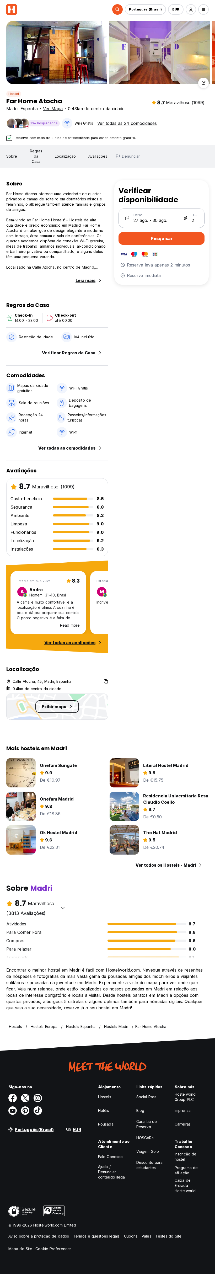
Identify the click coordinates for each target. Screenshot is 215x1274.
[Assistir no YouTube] (12, 1110)
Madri (12, 108)
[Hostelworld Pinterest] (25, 1110)
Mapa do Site (20, 1248)
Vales (146, 1236)
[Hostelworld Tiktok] (38, 1110)
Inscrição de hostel (185, 1156)
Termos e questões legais (96, 1236)
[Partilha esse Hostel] (203, 83)
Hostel (13, 94)
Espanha (29, 108)
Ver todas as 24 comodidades (127, 123)
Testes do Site (168, 1236)
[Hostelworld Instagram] (38, 1098)
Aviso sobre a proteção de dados (38, 1236)
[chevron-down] (62, 908)
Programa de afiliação (186, 1170)
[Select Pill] (117, 9)
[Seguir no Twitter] (25, 1098)
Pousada (106, 1124)
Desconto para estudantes (149, 1165)
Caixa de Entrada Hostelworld (185, 1185)
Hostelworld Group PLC (185, 1097)
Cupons (131, 1236)
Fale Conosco (110, 1156)
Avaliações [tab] (97, 156)
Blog (140, 1110)
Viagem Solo (147, 1151)
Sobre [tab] (11, 156)
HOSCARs (145, 1138)
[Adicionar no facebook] (12, 1098)
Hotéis (103, 1110)
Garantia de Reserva (146, 1124)
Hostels (104, 1097)
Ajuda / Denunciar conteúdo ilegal (112, 1171)
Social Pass (146, 1097)
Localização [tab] (65, 156)
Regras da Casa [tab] (36, 156)
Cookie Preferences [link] (53, 1248)
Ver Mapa (53, 108)
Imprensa (183, 1110)
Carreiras (183, 1124)
